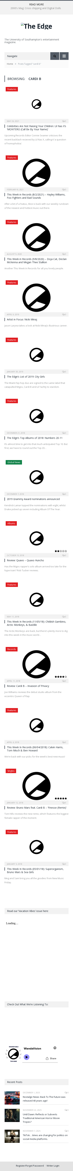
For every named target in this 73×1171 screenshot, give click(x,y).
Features (11, 89)
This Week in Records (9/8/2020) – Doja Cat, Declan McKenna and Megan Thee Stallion (37, 260)
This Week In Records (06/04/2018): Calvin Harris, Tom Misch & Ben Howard (35, 749)
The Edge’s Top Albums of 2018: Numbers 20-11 (35, 438)
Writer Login (53, 1165)
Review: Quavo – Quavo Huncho (25, 560)
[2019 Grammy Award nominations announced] (36, 477)
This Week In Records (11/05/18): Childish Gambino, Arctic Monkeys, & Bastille (36, 623)
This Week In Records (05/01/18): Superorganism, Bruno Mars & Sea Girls (35, 870)
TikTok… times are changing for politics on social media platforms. (45, 1137)
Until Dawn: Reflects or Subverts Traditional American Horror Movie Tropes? (41, 1118)
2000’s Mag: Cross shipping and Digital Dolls (35, 8)
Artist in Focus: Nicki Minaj (22, 319)
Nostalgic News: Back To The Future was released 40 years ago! (44, 1098)
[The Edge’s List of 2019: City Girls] (36, 355)
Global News (13, 462)
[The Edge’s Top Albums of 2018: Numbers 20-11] (36, 416)
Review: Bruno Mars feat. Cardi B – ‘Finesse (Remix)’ (36, 807)
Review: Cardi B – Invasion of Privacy (28, 686)
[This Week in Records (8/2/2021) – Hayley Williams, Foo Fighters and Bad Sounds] (36, 172)
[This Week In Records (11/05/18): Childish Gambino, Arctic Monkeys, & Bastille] (36, 599)
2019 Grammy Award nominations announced (33, 499)
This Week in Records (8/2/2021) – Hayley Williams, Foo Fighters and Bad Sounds (36, 196)
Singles (10, 770)
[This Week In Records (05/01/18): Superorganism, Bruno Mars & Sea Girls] (36, 847)
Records (11, 649)
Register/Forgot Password (30, 1165)
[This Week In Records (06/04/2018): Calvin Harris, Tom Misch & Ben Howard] (36, 725)
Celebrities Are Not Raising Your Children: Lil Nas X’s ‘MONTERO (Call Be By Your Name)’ (36, 127)
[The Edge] (36, 25)
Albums (11, 523)
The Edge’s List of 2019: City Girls (26, 376)
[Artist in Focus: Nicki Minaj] (36, 297)
